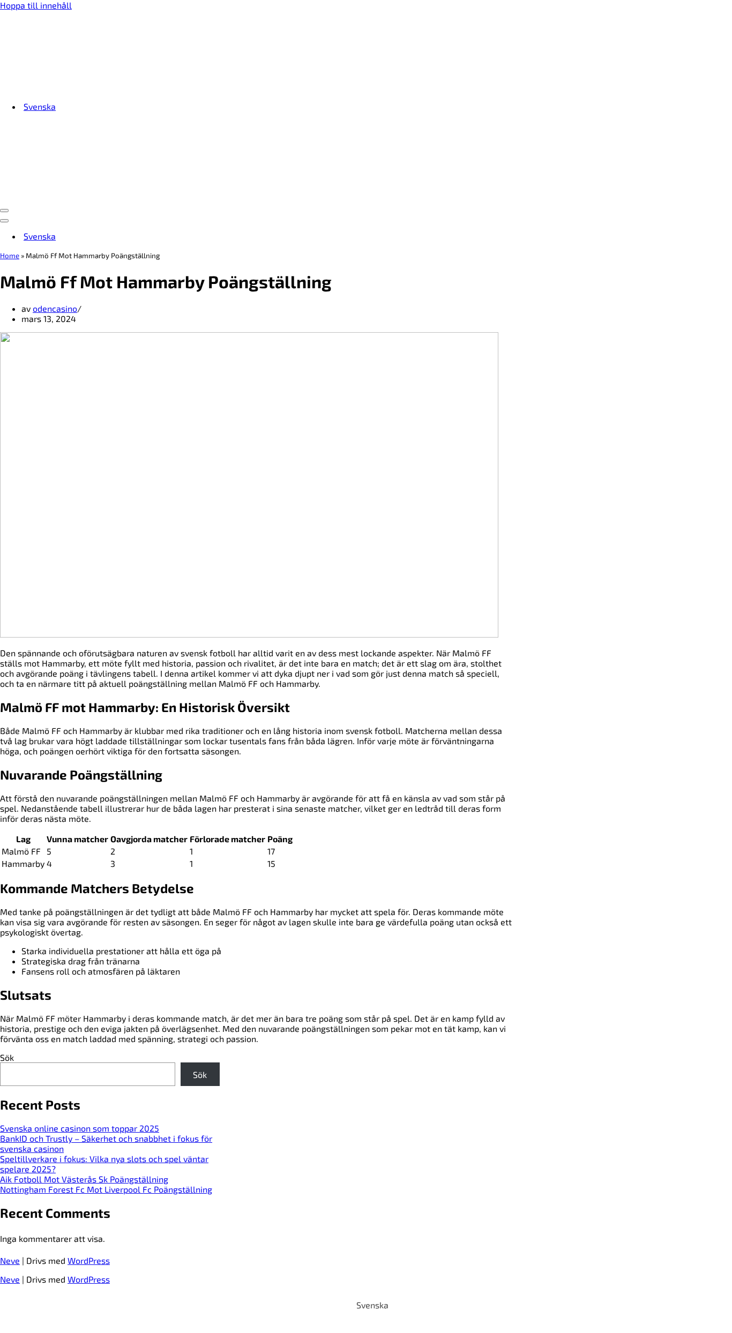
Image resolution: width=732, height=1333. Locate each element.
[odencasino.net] (67, 87)
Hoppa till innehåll (36, 5)
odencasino (55, 308)
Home (9, 255)
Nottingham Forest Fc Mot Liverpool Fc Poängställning (106, 1189)
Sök (7, 1057)
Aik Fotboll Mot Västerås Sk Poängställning (84, 1179)
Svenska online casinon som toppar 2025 (79, 1128)
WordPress (89, 1260)
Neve (10, 1260)
